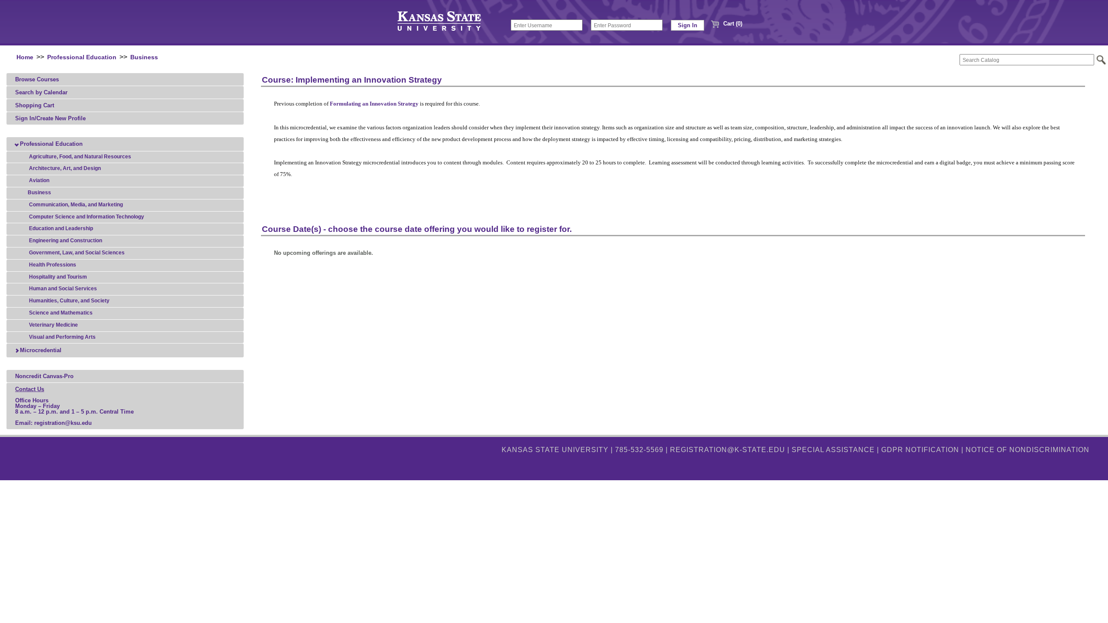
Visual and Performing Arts (62, 337)
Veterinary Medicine (53, 325)
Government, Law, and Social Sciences (76, 253)
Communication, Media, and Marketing (75, 205)
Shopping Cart (34, 105)
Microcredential (39, 350)
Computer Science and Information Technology (86, 217)
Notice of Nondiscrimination (1027, 449)
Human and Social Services (62, 289)
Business (144, 57)
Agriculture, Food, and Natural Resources (79, 157)
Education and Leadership (60, 228)
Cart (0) (731, 23)
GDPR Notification (920, 449)
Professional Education (81, 57)
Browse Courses (37, 79)
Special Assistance (833, 449)
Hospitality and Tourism (57, 277)
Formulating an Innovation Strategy (374, 103)
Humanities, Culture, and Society (69, 301)
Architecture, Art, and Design (64, 168)
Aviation (38, 180)
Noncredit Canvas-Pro (44, 376)
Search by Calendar (41, 92)
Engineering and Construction (65, 241)
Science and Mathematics (60, 313)
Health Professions (52, 265)
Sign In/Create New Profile (50, 118)
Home (24, 57)
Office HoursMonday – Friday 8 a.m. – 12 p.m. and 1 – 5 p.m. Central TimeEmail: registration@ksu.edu (74, 406)
